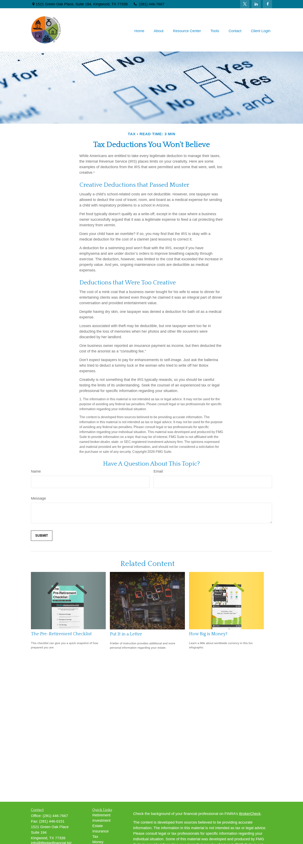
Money (97, 842)
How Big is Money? (208, 633)
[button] (139, 31)
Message (38, 498)
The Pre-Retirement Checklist (61, 633)
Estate (97, 826)
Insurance (100, 831)
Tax (95, 837)
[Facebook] (267, 4)
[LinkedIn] (256, 4)
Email (158, 471)
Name (36, 471)
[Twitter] (244, 4)
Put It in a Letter (126, 634)
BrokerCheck (250, 814)
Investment (101, 820)
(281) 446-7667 (151, 4)
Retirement (101, 815)
